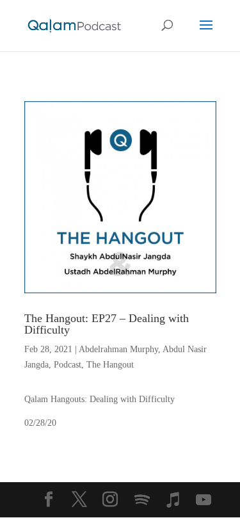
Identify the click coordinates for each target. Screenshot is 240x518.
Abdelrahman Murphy (118, 349)
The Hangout (110, 364)
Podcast (67, 364)
